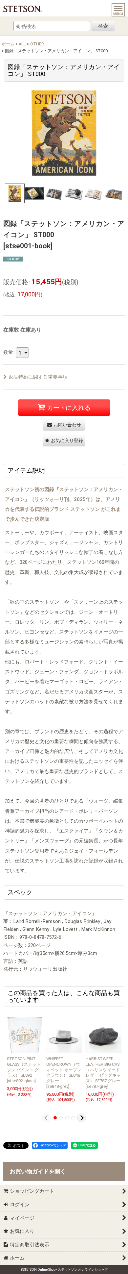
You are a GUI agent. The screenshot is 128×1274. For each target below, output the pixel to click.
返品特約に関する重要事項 (38, 377)
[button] (15, 193)
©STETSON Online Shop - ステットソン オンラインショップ (64, 1269)
